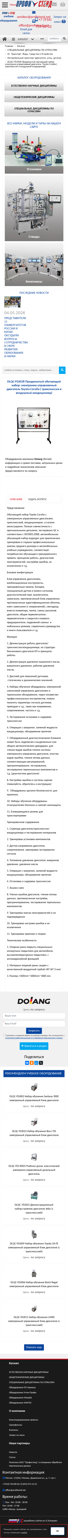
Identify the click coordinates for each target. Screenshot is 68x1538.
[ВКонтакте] (27, 1063)
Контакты (13, 1430)
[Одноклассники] (32, 1063)
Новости (13, 1452)
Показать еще (34, 1347)
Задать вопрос (37, 499)
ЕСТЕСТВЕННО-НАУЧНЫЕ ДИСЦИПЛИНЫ (29, 1372)
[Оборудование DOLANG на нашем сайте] (34, 1000)
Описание (16, 499)
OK (57, 1531)
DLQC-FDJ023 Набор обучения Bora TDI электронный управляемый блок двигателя (34, 1133)
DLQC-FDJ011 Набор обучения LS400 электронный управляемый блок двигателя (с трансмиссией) (34, 1321)
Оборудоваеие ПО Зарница (22, 1387)
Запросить (34, 1030)
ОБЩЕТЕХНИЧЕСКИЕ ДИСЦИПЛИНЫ (26, 1377)
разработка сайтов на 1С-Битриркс (40, 1521)
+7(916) (6, 1484)
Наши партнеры (19, 1443)
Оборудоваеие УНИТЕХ (20, 1403)
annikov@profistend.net (34, 17)
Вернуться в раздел (35, 1046)
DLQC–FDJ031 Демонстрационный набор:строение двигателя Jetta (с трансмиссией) (34, 1209)
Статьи (12, 1457)
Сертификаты (15, 1425)
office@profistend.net (34, 25)
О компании (17, 1411)
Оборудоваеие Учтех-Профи (22, 1392)
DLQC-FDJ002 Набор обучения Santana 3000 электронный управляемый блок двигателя (34, 1098)
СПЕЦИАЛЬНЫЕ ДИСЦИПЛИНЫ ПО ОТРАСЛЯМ (31, 1382)
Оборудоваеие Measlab (20, 1398)
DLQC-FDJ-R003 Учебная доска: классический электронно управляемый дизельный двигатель (34, 1170)
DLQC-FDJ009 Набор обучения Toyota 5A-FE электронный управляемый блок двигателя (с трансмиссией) (34, 1247)
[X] (41, 1063)
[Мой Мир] (36, 1063)
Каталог (23, 39)
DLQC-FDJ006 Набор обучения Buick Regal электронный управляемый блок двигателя (34, 1284)
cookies (24, 1533)
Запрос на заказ (17, 1435)
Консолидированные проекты (23, 1420)
